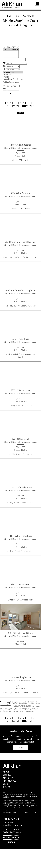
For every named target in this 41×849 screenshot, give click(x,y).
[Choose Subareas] (11, 49)
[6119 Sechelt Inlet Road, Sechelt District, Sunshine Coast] (20, 520)
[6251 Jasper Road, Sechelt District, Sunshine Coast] (20, 423)
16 (20, 106)
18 (27, 106)
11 (36, 103)
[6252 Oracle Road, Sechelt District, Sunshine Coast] (20, 323)
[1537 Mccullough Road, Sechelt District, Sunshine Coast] (20, 661)
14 (14, 106)
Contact (7, 787)
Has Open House (12, 82)
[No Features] (13, 72)
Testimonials (9, 781)
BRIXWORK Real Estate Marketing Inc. (14, 813)
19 (30, 106)
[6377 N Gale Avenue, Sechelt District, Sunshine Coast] (20, 374)
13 (10, 106)
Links (5, 784)
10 (33, 103)
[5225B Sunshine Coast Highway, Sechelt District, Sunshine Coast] (20, 226)
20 (33, 106)
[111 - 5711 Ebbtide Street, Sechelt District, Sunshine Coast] (20, 471)
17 (23, 106)
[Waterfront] (13, 74)
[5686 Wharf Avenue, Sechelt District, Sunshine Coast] (20, 177)
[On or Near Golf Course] (13, 79)
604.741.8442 (8, 822)
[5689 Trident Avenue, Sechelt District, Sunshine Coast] (20, 129)
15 (17, 106)
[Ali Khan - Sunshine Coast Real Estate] (12, 4)
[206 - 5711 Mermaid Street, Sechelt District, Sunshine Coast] (20, 617)
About (6, 772)
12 (7, 106)
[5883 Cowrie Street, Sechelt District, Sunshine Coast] (20, 568)
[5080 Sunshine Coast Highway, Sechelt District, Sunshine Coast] (20, 274)
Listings (7, 775)
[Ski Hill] (13, 77)
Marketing (8, 778)
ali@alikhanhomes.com (12, 825)
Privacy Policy (7, 810)
